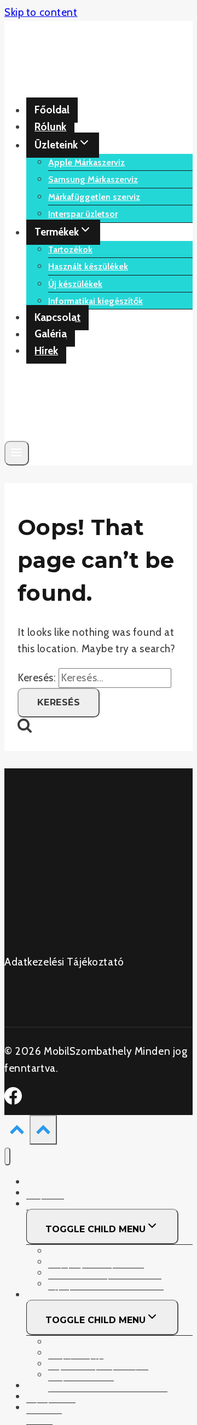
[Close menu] (7, 1156)
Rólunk (50, 126)
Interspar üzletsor (83, 214)
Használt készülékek (88, 266)
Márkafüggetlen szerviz (94, 197)
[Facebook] (13, 1101)
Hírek (46, 350)
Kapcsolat (57, 317)
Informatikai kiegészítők (95, 301)
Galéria (50, 334)
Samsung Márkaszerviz (93, 179)
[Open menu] (16, 453)
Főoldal (51, 110)
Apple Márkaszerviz (86, 162)
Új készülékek (75, 284)
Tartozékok (70, 249)
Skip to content (41, 12)
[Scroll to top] (17, 1132)
